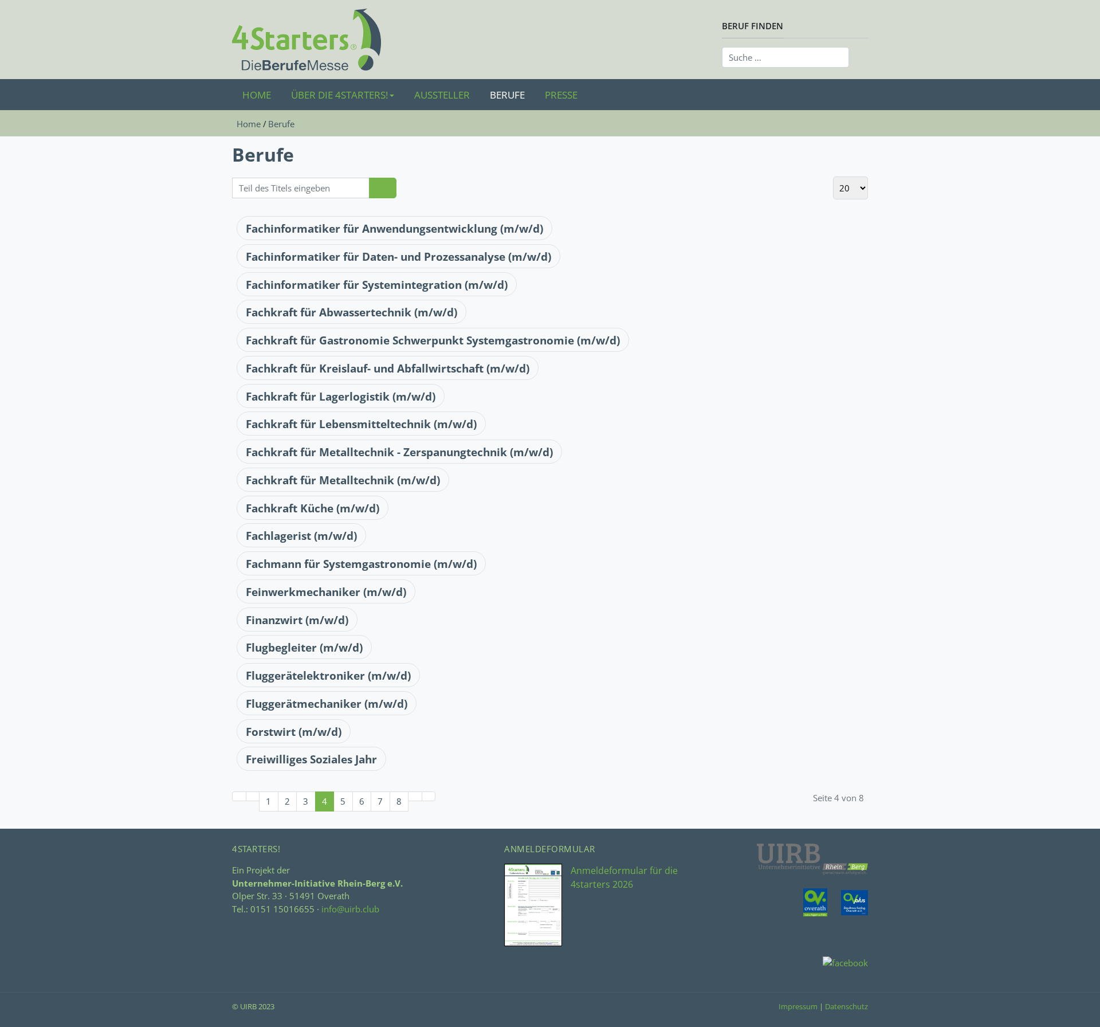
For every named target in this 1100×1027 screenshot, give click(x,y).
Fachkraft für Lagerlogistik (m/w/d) (340, 396)
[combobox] (785, 57)
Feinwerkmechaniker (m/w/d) (326, 591)
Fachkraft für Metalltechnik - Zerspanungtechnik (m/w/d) (399, 452)
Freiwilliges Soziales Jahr (311, 759)
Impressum (798, 1006)
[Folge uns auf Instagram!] (842, 961)
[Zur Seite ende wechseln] (429, 796)
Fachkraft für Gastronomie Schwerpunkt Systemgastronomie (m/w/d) (433, 340)
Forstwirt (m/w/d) (293, 731)
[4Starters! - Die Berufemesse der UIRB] (306, 38)
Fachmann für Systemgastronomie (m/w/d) (361, 563)
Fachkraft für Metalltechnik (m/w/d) (343, 479)
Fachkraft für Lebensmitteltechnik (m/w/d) (361, 424)
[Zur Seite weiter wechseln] (415, 796)
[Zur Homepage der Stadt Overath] (808, 901)
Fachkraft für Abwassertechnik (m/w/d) (351, 312)
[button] (342, 95)
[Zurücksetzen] (390, 188)
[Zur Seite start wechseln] (239, 796)
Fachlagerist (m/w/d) (301, 535)
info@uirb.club (350, 909)
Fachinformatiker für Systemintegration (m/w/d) (377, 284)
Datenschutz (846, 1006)
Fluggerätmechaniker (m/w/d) (326, 703)
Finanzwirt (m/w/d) (297, 619)
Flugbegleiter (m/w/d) (304, 647)
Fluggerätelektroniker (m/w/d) (328, 675)
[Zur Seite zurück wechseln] (253, 796)
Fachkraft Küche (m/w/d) (312, 507)
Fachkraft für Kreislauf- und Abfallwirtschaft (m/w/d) (387, 367)
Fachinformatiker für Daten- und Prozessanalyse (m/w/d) (398, 256)
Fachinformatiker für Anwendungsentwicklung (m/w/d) (394, 228)
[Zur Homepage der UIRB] (812, 858)
